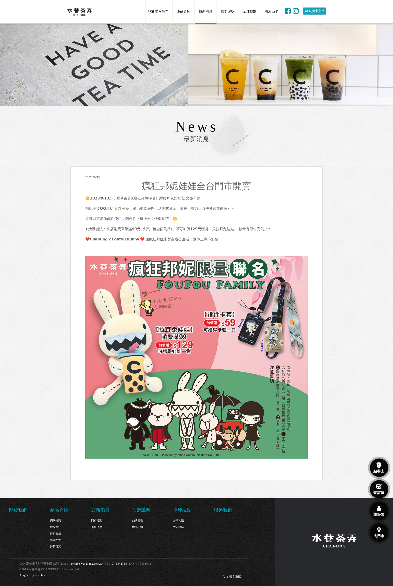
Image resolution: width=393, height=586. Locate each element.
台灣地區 (178, 520)
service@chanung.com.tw (87, 563)
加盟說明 (227, 11)
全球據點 (250, 11)
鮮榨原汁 (55, 527)
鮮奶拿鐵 (55, 533)
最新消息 (205, 11)
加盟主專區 (233, 576)
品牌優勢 (137, 520)
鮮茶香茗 (55, 546)
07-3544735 (119, 563)
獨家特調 (55, 520)
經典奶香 (55, 540)
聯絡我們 (272, 11)
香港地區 (178, 527)
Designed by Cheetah (32, 575)
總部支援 (137, 527)
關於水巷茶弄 (158, 11)
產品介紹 (183, 11)
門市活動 (96, 520)
